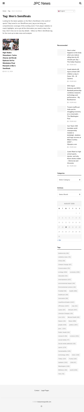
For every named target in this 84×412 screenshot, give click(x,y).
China (61, 260)
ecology (62, 272)
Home (4, 11)
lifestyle (72, 309)
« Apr (59, 240)
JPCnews (63, 306)
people (62, 324)
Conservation (64, 268)
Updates (62, 362)
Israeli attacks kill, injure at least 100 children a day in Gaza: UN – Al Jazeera (73, 73)
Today (62, 358)
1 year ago (72, 64)
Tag (9, 11)
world (73, 370)
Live (61, 317)
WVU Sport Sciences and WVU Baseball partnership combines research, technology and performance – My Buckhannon (74, 92)
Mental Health (74, 317)
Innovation (63, 298)
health (73, 291)
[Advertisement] (70, 28)
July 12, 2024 (8, 71)
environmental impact (66, 283)
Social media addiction (67, 343)
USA (73, 362)
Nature (62, 321)
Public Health (64, 332)
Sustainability (64, 351)
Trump (73, 358)
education (63, 275)
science (74, 336)
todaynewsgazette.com (44, 402)
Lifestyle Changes (65, 313)
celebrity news (64, 257)
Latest (61, 309)
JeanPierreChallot (66, 302)
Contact (36, 390)
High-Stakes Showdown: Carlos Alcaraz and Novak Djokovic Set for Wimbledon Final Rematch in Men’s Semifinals (10, 60)
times (75, 355)
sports (62, 347)
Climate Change (64, 264)
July (75, 306)
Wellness (62, 370)
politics (73, 324)
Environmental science (67, 287)
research (62, 336)
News (72, 321)
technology (63, 355)
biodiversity (63, 253)
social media (63, 340)
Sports (7, 48)
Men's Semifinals (17, 11)
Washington (64, 366)
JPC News (41, 3)
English (62, 11)
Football (62, 291)
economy (75, 272)
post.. (62, 328)
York (61, 373)
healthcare (63, 294)
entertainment (64, 279)
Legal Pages (45, 390)
